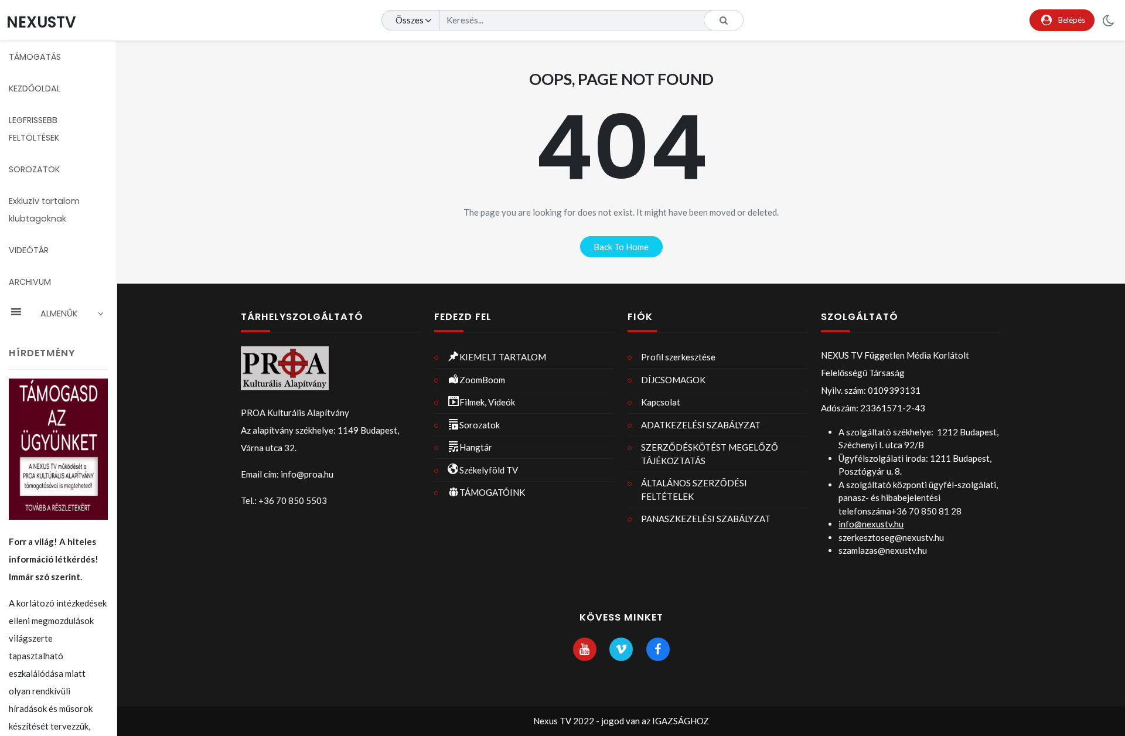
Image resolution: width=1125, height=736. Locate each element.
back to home (621, 246)
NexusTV (41, 22)
